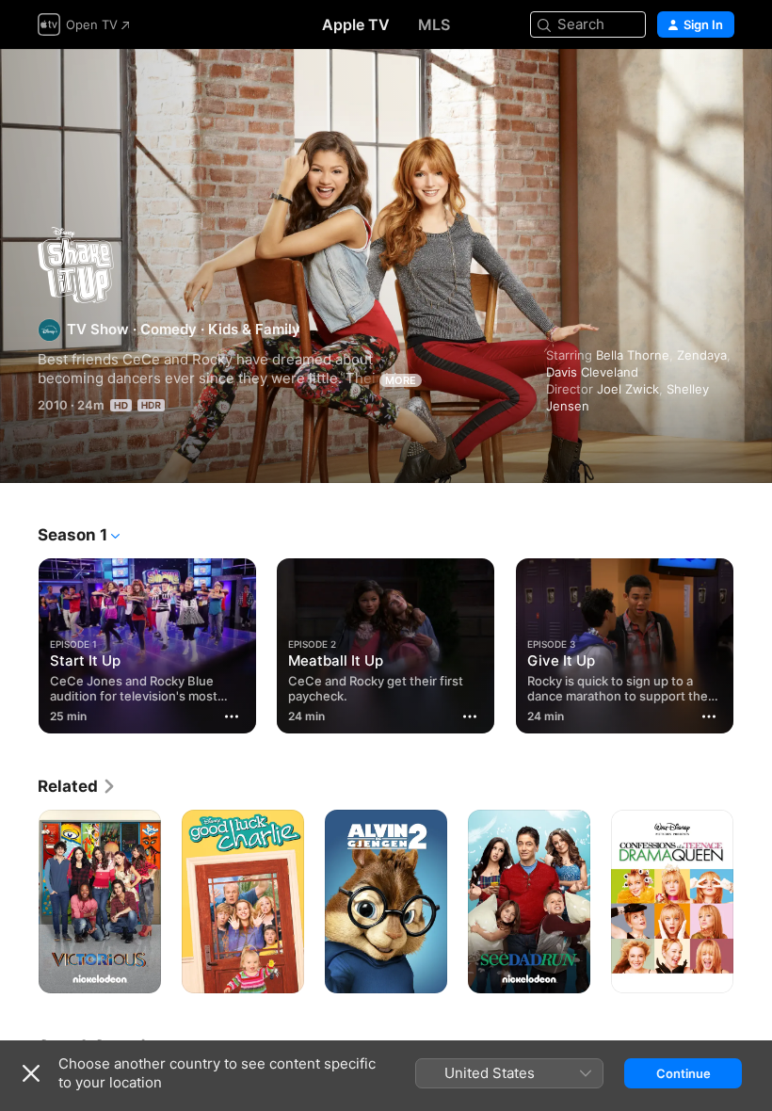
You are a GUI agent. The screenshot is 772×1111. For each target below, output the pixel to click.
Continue (683, 1073)
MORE (400, 380)
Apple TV (356, 24)
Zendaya (702, 354)
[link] (77, 786)
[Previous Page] (19, 642)
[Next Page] (753, 642)
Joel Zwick (628, 388)
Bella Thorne (632, 354)
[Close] (31, 1073)
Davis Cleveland (592, 371)
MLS (434, 24)
